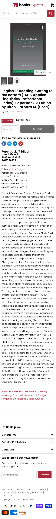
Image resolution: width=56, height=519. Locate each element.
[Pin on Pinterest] (20, 143)
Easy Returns (7, 492)
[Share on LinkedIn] (15, 143)
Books (4, 391)
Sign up (44, 474)
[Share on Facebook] (3, 143)
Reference (31, 391)
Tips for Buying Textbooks (29, 492)
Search (20, 489)
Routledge (18, 169)
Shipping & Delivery (36, 489)
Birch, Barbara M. (14, 111)
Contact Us (6, 495)
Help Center (7, 489)
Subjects (16, 391)
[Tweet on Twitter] (9, 143)
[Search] (51, 13)
